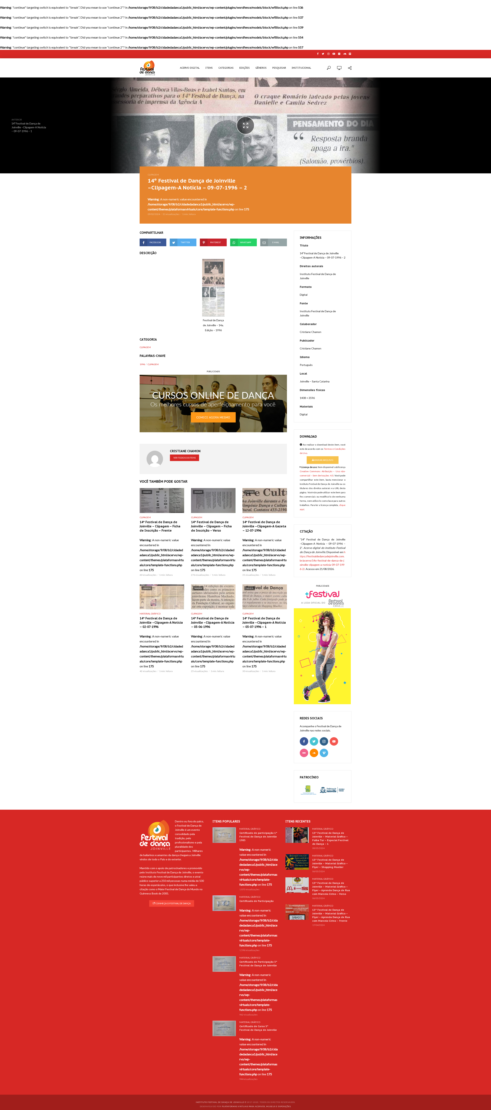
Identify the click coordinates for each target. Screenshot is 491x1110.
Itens (209, 67)
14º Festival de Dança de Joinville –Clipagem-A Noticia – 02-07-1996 (161, 622)
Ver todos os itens (184, 457)
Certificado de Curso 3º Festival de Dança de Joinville (258, 1028)
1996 (142, 364)
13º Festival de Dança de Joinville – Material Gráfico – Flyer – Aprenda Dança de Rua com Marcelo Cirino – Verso (331, 888)
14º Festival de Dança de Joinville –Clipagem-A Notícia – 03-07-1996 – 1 (264, 622)
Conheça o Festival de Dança (173, 903)
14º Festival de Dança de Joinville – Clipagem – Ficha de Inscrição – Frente (160, 526)
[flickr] (304, 753)
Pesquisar (279, 67)
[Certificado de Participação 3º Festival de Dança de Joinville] (224, 964)
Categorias (226, 67)
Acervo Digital (190, 67)
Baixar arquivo (323, 460)
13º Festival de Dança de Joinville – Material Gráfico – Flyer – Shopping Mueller (330, 863)
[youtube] (334, 741)
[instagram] (324, 741)
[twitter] (314, 741)
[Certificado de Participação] (224, 903)
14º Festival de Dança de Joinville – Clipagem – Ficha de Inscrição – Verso (211, 526)
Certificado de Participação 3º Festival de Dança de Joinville (258, 963)
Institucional (301, 67)
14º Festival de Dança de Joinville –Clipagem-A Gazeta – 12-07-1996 (264, 526)
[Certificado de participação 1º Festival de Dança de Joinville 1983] (224, 835)
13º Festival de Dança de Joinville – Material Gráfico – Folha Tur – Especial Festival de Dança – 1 (330, 838)
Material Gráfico (150, 613)
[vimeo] (324, 753)
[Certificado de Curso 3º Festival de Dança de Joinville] (224, 1028)
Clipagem (153, 174)
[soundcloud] (314, 753)
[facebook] (304, 741)
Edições (244, 67)
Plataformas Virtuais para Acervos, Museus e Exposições (256, 1106)
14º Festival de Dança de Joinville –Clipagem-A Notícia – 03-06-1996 (212, 622)
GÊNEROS (261, 67)
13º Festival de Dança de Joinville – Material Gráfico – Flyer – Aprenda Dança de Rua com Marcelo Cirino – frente (331, 915)
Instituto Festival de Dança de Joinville (220, 1102)
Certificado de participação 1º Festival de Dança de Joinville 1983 (258, 836)
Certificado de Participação (256, 901)
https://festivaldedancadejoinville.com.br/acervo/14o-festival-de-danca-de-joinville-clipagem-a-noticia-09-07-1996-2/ (322, 560)
